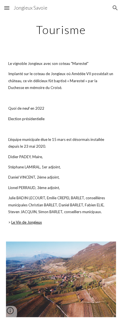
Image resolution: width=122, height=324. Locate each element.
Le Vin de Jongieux (26, 222)
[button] (7, 8)
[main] (61, 29)
